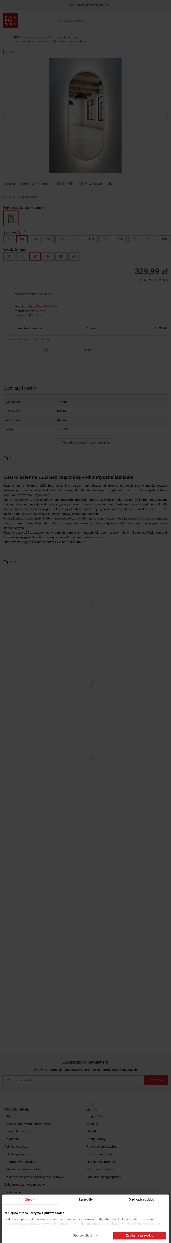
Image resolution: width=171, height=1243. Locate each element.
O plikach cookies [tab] (141, 1199)
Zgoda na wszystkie (139, 1235)
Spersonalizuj (82, 1235)
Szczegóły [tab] (85, 1199)
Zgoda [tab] (29, 1199)
